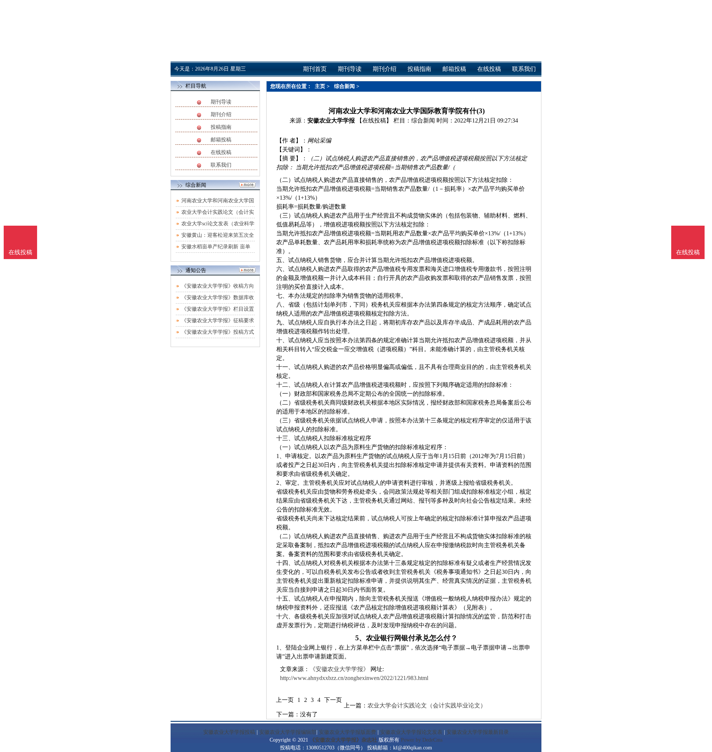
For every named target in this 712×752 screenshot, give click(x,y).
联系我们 (221, 165)
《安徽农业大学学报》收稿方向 (217, 286)
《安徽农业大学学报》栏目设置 (217, 309)
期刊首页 (315, 69)
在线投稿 (221, 152)
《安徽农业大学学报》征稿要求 (217, 320)
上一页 (285, 700)
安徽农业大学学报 (331, 120)
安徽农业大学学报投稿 (229, 732)
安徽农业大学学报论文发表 (411, 732)
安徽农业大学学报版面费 (347, 732)
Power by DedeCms (421, 740)
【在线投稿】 (374, 120)
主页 (320, 86)
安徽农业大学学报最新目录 (477, 732)
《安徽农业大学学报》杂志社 (343, 740)
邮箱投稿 (221, 140)
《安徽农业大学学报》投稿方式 (217, 332)
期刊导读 (221, 102)
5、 (360, 638)
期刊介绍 (221, 114)
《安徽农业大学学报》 (339, 669)
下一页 (333, 700)
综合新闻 (344, 86)
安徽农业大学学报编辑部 (287, 732)
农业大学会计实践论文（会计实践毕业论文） (426, 705)
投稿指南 (221, 127)
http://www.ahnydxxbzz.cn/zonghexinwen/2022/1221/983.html (354, 678)
